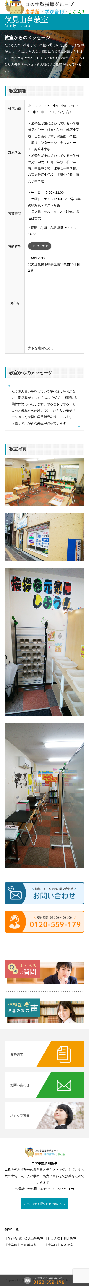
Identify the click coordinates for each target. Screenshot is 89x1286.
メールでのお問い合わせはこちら (44, 1204)
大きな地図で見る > (42, 348)
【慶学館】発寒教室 (58, 1245)
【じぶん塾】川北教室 (60, 1238)
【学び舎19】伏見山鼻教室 (24, 1238)
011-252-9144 (40, 246)
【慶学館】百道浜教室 (21, 1245)
